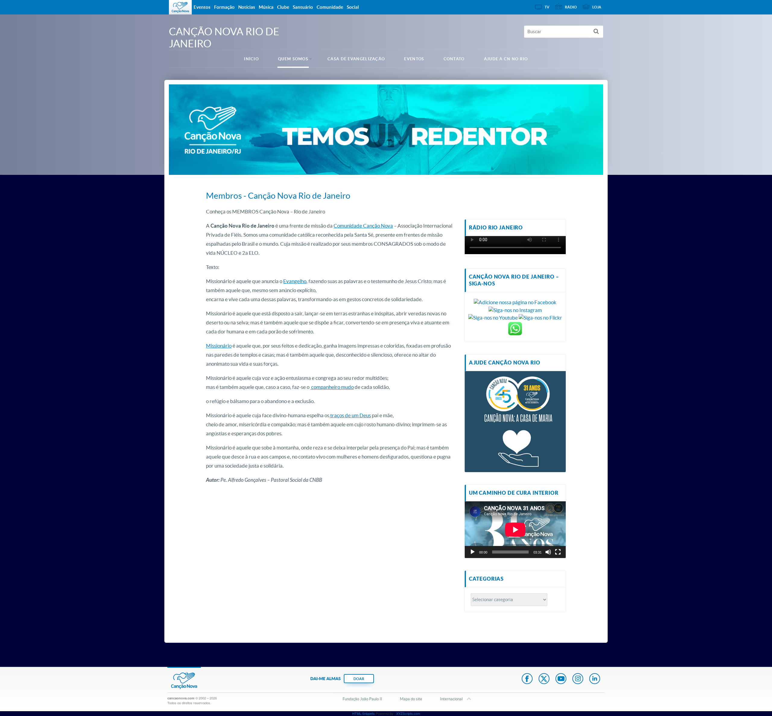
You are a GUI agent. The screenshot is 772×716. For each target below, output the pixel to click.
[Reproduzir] (473, 552)
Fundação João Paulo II (362, 699)
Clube (283, 7)
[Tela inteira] (558, 552)
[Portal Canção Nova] (180, 7)
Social (353, 7)
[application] (515, 529)
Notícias (246, 7)
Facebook (527, 679)
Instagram (578, 679)
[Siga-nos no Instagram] (515, 309)
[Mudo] (548, 552)
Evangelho (294, 281)
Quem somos (293, 59)
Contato (454, 59)
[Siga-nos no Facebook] (515, 301)
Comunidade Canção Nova (363, 226)
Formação (224, 7)
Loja (596, 7)
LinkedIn (595, 679)
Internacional (451, 699)
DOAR (358, 679)
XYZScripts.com (408, 713)
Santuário (303, 7)
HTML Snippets (363, 713)
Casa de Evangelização (356, 59)
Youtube (561, 679)
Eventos (414, 59)
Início (251, 59)
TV (547, 7)
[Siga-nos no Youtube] (493, 317)
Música (266, 7)
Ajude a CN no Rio (506, 59)
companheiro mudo (332, 387)
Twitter (544, 679)
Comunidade (330, 7)
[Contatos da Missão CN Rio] (515, 328)
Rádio (571, 7)
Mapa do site (411, 699)
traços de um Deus (350, 415)
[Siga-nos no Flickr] (540, 317)
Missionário (219, 346)
